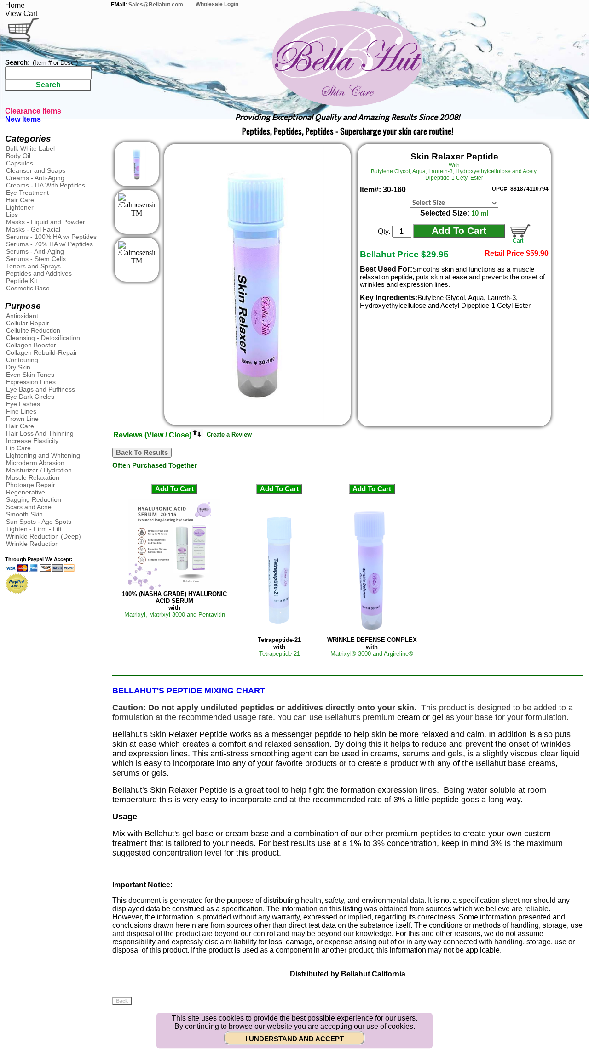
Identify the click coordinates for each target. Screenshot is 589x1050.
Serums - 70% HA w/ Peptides (49, 244)
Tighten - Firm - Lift (34, 529)
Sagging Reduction (33, 499)
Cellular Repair (27, 323)
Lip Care (18, 448)
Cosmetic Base (28, 288)
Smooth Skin (24, 514)
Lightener (20, 207)
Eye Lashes (23, 404)
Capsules (19, 163)
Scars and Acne (29, 507)
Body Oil (18, 155)
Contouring (22, 359)
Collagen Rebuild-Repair (41, 352)
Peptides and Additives (39, 273)
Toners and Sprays (33, 266)
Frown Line (22, 418)
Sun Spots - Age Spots (38, 521)
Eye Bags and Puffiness (40, 389)
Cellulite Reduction (33, 330)
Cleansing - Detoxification (43, 337)
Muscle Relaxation (32, 477)
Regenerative (25, 492)
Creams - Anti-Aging (35, 178)
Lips (12, 214)
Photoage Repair (30, 484)
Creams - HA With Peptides (45, 185)
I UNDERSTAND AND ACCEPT (294, 1039)
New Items (23, 119)
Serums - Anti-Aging (35, 251)
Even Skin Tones (30, 374)
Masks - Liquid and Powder (45, 222)
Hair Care (20, 200)
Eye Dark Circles (30, 396)
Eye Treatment (27, 192)
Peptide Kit (21, 280)
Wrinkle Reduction (32, 543)
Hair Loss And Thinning (40, 433)
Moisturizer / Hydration (39, 470)
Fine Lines (21, 411)
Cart (516, 241)
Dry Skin (18, 367)
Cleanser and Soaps (35, 170)
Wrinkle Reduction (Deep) (43, 536)
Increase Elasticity (32, 440)
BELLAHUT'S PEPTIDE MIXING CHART (188, 690)
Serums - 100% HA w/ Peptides (51, 236)
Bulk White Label (30, 148)
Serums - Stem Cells (36, 258)
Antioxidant (22, 315)
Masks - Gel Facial (33, 229)
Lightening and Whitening (43, 455)
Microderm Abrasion (35, 462)
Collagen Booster (31, 345)
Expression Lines (31, 382)
